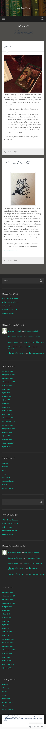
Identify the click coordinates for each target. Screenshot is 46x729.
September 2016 (9, 429)
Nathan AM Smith (14, 331)
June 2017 (6, 403)
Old (4, 474)
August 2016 (7, 432)
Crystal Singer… (14, 342)
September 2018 (9, 382)
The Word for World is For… (33, 342)
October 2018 (8, 378)
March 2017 (7, 411)
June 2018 (6, 393)
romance (6, 477)
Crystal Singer (8, 313)
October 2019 (8, 371)
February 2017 (8, 414)
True (5, 485)
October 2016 (8, 425)
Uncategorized (8, 488)
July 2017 (6, 400)
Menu (3, 19)
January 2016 (8, 447)
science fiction (8, 481)
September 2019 (9, 375)
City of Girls (7, 306)
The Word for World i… (16, 347)
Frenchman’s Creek (33, 337)
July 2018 (6, 389)
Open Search (42, 19)
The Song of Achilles (11, 302)
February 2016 (8, 443)
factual (5, 463)
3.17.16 (9, 152)
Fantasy (6, 467)
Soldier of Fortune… (15, 337)
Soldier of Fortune (10, 309)
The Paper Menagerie (36, 353)
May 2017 (6, 407)
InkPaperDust (23, 8)
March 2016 (7, 440)
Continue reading (11, 144)
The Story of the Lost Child (16, 163)
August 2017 (7, 396)
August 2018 (7, 385)
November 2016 (9, 421)
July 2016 (6, 436)
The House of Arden (10, 299)
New (5, 470)
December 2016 (8, 418)
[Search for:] (23, 281)
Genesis (7, 46)
